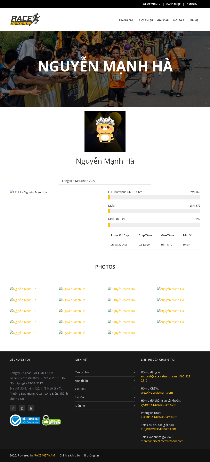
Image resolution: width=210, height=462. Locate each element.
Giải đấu (163, 20)
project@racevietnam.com (158, 429)
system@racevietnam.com (158, 405)
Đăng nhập (173, 4)
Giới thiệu (145, 20)
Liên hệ (193, 20)
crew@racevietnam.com (157, 392)
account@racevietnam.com (159, 417)
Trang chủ (126, 20)
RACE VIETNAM (44, 455)
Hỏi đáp (178, 20)
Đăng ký (192, 4)
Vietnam (152, 4)
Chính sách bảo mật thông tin (79, 455)
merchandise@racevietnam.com (162, 441)
